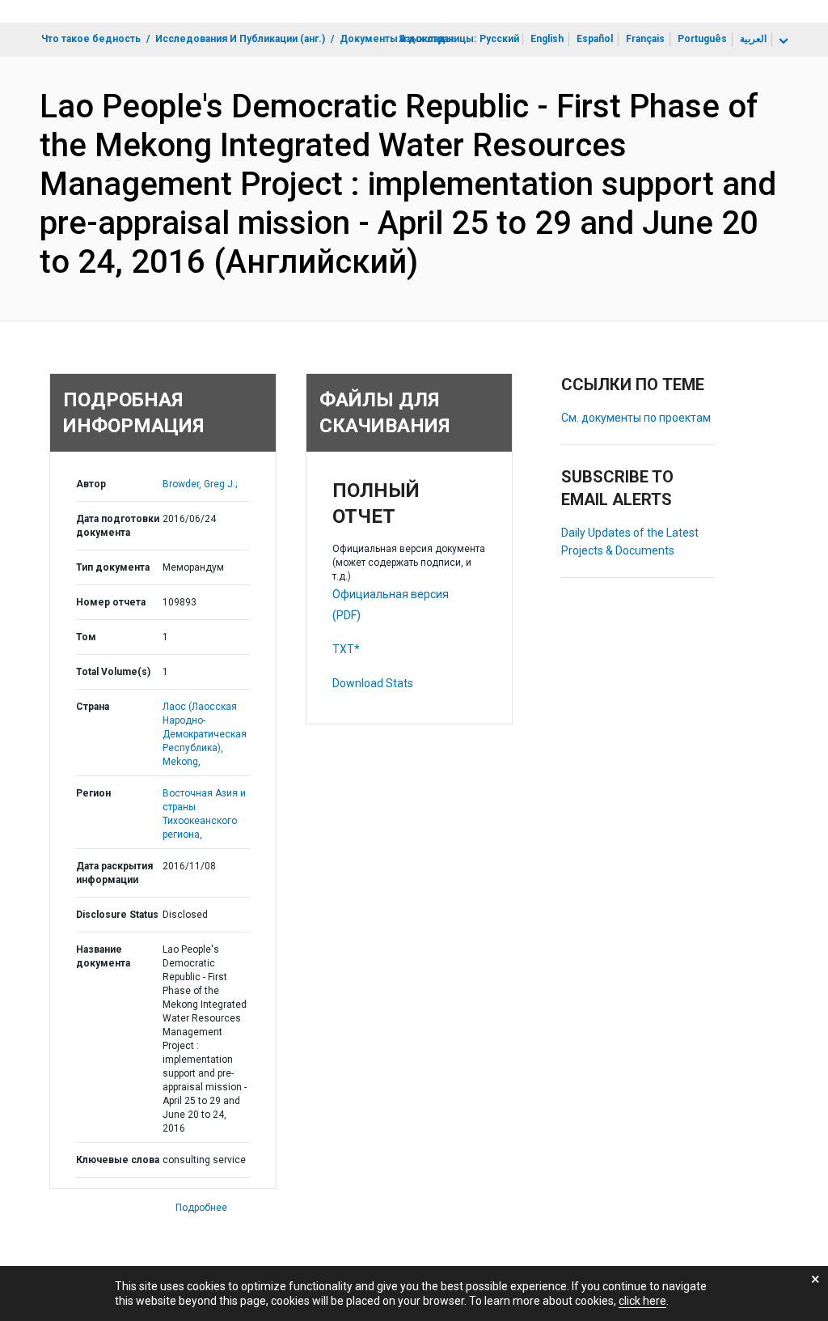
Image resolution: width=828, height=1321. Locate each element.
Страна (92, 706)
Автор (91, 484)
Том (86, 637)
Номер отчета (111, 602)
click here (642, 1300)
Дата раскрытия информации (114, 873)
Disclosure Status (117, 914)
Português (702, 39)
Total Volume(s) (113, 671)
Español (595, 39)
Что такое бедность (91, 39)
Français (645, 39)
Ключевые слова (117, 1160)
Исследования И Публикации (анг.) (240, 39)
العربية (753, 39)
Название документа (103, 956)
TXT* (346, 649)
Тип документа (113, 567)
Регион (93, 793)
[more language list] (781, 41)
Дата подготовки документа (117, 525)
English (547, 39)
